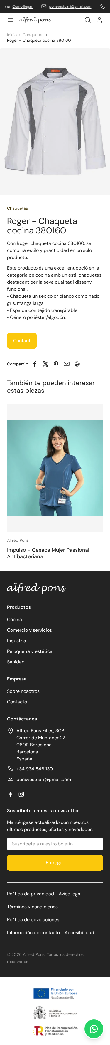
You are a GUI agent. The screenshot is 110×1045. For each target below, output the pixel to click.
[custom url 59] (45, 363)
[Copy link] (77, 363)
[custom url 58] (34, 363)
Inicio (12, 34)
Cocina (14, 619)
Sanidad (16, 662)
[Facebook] (10, 794)
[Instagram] (21, 794)
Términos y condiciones (32, 907)
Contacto (17, 702)
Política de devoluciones (33, 920)
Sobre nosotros (23, 691)
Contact (22, 340)
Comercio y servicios (29, 630)
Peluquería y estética (30, 651)
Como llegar (19, 6)
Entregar (55, 863)
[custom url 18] (35, 20)
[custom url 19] (99, 20)
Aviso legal (70, 894)
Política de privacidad (30, 894)
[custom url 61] (66, 363)
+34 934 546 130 (34, 769)
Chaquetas (33, 34)
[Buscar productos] (87, 20)
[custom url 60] (56, 363)
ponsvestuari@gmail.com (66, 6)
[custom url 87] (94, 1029)
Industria (16, 641)
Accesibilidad (79, 932)
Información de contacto (33, 932)
